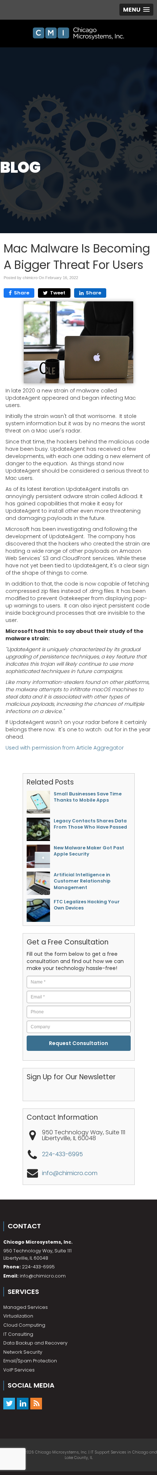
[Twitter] (9, 1403)
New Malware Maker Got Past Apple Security (89, 851)
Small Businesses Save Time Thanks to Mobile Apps (88, 797)
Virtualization (18, 1316)
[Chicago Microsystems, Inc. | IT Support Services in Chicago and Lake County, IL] (78, 33)
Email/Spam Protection (30, 1361)
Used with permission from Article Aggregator (64, 747)
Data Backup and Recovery (35, 1343)
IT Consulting (18, 1334)
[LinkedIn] (22, 1403)
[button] (136, 10)
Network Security (22, 1352)
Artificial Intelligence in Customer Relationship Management (82, 881)
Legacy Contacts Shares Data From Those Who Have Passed (90, 824)
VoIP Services (19, 1370)
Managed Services (25, 1307)
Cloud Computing (24, 1325)
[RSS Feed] (36, 1403)
